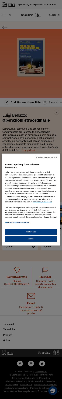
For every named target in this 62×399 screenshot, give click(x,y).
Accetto (31, 239)
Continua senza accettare (46, 157)
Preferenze (31, 232)
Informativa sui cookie (42, 202)
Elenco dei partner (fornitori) (17, 222)
